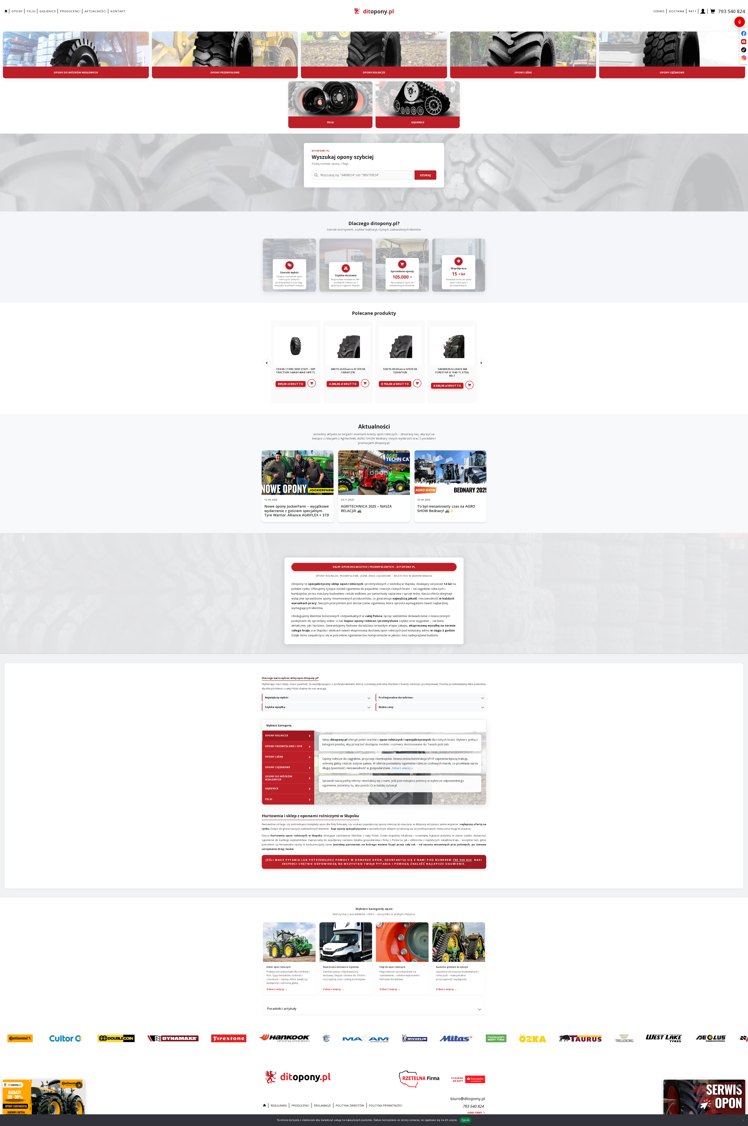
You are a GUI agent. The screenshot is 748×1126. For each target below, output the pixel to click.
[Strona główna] (265, 1106)
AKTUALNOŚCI (95, 11)
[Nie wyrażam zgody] (743, 1120)
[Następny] (481, 362)
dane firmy (475, 1112)
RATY (693, 11)
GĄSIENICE (48, 11)
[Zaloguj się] (703, 11)
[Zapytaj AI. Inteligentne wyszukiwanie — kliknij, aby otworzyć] (739, 22)
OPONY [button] (17, 11)
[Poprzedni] (267, 362)
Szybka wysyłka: (275, 707)
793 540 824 (731, 11)
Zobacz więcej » (402, 768)
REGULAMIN (279, 1105)
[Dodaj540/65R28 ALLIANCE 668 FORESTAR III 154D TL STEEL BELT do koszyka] (469, 385)
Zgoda (465, 1120)
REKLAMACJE (322, 1105)
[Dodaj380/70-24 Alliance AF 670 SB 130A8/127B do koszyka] (365, 383)
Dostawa (676, 11)
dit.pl (378, 11)
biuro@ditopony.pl (467, 1098)
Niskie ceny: (386, 707)
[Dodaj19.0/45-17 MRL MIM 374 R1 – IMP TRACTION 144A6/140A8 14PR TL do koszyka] (312, 383)
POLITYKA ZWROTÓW (350, 1105)
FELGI (31, 11)
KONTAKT (117, 11)
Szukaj (425, 175)
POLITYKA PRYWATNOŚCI (385, 1105)
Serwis (659, 11)
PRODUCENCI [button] (70, 11)
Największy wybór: (277, 697)
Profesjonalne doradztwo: (396, 697)
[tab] (288, 736)
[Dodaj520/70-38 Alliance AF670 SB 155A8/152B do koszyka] (417, 383)
